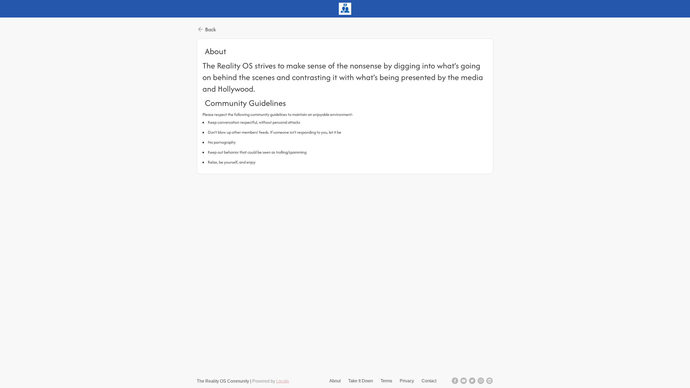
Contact (429, 381)
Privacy (407, 381)
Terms (386, 381)
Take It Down (360, 381)
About (335, 381)
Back (210, 29)
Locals (282, 381)
